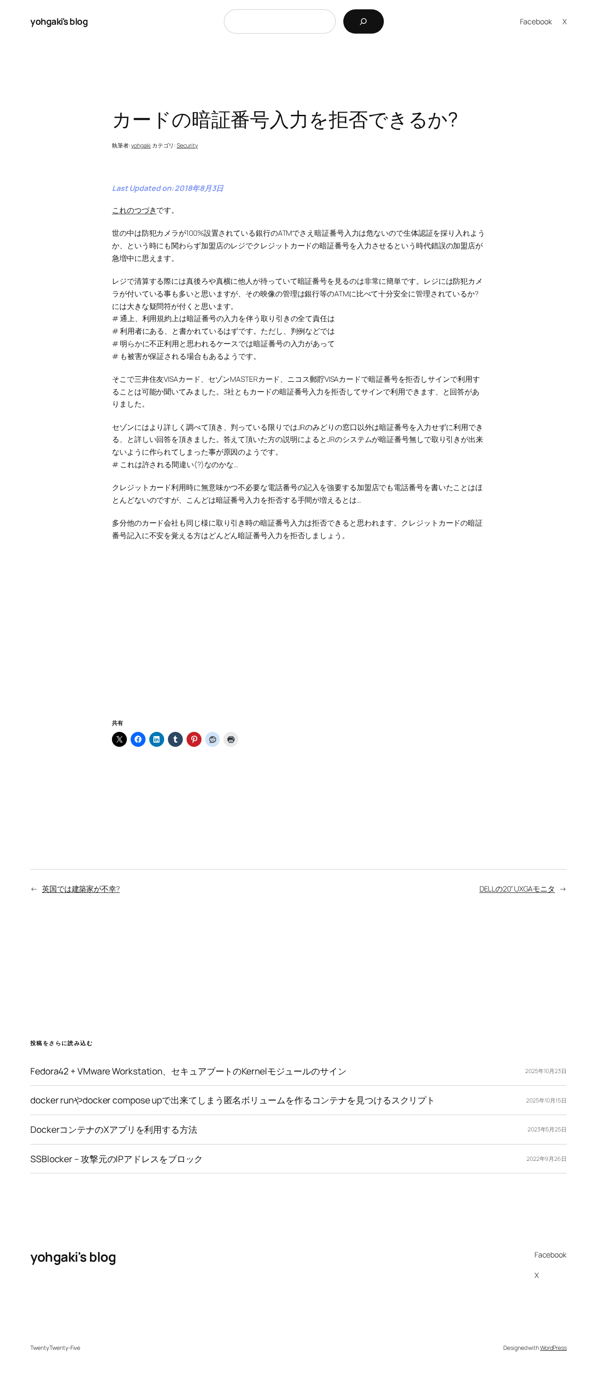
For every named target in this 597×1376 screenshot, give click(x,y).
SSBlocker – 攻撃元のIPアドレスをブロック (116, 1159)
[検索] (363, 21)
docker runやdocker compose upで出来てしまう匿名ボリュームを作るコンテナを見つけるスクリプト (232, 1100)
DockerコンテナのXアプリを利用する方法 (113, 1129)
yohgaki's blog (59, 21)
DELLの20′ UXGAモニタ (517, 889)
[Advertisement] (298, 641)
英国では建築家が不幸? (81, 889)
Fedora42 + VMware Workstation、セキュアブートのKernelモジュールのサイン (188, 1071)
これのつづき (134, 210)
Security (187, 145)
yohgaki (141, 145)
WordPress (553, 1348)
